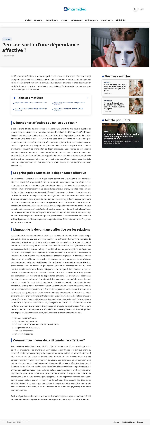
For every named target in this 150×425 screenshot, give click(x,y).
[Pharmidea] (75, 9)
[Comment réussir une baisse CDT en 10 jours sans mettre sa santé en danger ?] (136, 106)
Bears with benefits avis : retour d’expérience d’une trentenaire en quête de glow (115, 87)
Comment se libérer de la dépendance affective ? (68, 109)
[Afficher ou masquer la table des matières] (66, 98)
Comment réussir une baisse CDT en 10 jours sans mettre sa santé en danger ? (114, 106)
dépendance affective (58, 129)
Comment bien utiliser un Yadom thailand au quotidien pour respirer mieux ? (122, 136)
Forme (7, 39)
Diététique (108, 101)
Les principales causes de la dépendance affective (69, 103)
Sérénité (107, 82)
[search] (135, 9)
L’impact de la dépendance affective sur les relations (31, 109)
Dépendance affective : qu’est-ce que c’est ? (31, 102)
